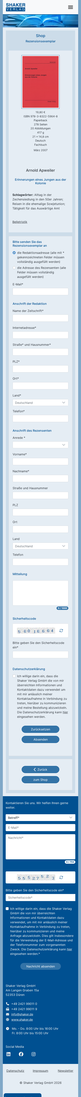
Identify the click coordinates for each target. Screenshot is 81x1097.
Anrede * (19, 438)
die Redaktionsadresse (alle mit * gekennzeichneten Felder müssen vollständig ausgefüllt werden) (40, 257)
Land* (17, 395)
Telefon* (19, 411)
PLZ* (16, 361)
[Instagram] (33, 1054)
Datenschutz (15, 1071)
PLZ (15, 505)
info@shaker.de (22, 1014)
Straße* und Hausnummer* (32, 344)
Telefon (18, 554)
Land (16, 539)
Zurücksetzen (40, 729)
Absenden (41, 739)
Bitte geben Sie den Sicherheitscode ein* (38, 645)
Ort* (16, 378)
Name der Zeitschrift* (28, 311)
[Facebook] (21, 1054)
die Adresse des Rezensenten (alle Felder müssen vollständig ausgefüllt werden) (41, 272)
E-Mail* (18, 284)
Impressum (40, 1071)
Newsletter (65, 1071)
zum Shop (40, 780)
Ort (15, 522)
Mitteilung (20, 574)
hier (65, 712)
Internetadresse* (24, 328)
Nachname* (21, 471)
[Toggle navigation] (70, 7)
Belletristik (19, 222)
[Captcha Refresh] (61, 630)
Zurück (42, 769)
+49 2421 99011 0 (24, 1004)
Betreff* (13, 818)
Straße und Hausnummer (30, 488)
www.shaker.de (22, 1019)
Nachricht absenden (40, 966)
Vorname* (20, 454)
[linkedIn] (8, 1054)
